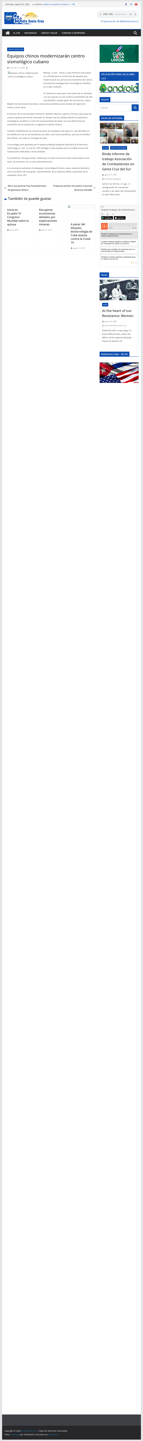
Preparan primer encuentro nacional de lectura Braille (72, 187)
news (105, 305)
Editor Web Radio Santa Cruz (115, 325)
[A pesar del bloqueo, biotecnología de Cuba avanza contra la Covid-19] (81, 207)
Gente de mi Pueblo (118, 148)
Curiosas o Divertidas (73, 33)
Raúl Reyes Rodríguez (112, 179)
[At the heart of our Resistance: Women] (119, 290)
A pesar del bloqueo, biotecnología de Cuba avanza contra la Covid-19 (81, 233)
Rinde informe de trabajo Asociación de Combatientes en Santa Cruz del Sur (118, 161)
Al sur (16, 33)
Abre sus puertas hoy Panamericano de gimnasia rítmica (27, 187)
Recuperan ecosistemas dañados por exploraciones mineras (48, 217)
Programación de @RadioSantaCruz (120, 21)
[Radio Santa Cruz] (7, 33)
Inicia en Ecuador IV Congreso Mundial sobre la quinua (18, 217)
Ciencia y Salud (49, 33)
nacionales (30, 33)
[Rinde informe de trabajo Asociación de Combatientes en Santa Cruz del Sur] (119, 133)
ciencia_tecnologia (15, 49)
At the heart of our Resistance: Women (117, 313)
